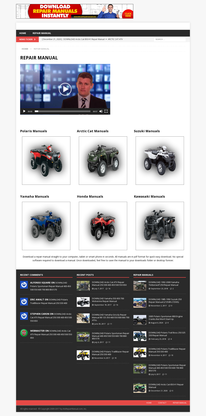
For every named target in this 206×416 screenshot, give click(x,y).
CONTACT (162, 403)
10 (116, 358)
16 (109, 288)
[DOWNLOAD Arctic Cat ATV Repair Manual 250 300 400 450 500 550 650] (83, 286)
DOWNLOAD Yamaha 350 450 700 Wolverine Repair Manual (108, 300)
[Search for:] (170, 39)
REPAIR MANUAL (42, 33)
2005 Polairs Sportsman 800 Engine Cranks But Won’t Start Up (166, 317)
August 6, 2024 (157, 322)
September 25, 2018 (159, 288)
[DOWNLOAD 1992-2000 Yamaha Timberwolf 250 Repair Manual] (139, 286)
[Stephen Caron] (24, 318)
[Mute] (101, 111)
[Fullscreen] (106, 111)
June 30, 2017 (99, 324)
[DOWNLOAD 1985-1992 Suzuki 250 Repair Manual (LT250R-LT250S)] (139, 303)
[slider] (62, 111)
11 (111, 324)
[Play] (24, 111)
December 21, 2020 (159, 390)
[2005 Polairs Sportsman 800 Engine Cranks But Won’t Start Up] (139, 320)
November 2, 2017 (159, 305)
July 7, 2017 (99, 288)
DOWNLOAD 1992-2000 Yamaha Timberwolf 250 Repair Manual (164, 283)
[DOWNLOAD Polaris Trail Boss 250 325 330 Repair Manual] (139, 336)
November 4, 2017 (102, 358)
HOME (22, 33)
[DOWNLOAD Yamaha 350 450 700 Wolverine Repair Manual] (83, 302)
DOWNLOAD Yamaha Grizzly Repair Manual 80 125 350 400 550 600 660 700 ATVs (110, 317)
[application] (65, 89)
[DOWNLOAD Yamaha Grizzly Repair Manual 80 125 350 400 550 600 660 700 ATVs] (83, 318)
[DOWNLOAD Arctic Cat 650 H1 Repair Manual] (139, 388)
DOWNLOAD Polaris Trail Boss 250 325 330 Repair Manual (167, 334)
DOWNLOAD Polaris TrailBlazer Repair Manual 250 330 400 (110, 353)
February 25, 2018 (158, 339)
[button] (65, 89)
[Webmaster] (24, 335)
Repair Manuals (143, 274)
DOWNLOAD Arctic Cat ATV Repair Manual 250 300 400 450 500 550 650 (51, 317)
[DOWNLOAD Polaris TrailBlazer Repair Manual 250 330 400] (83, 355)
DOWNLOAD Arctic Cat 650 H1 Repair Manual (166, 386)
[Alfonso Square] (24, 287)
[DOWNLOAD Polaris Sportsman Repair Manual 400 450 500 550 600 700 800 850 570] (83, 337)
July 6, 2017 (99, 342)
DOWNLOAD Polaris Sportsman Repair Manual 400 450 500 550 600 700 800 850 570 (50, 286)
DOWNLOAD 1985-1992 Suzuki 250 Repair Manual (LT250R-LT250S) (165, 300)
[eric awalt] (24, 303)
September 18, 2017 (102, 305)
